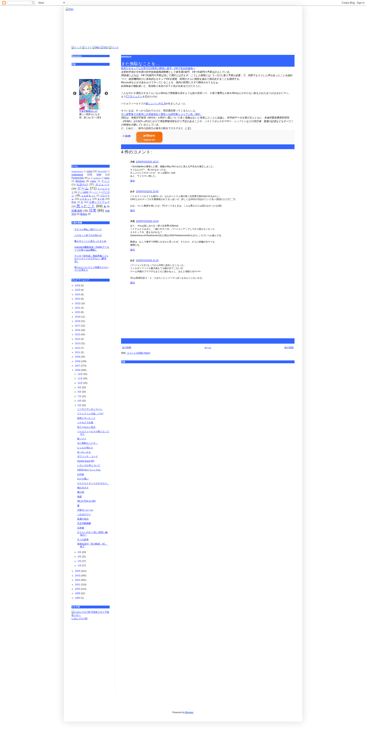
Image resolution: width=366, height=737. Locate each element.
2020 (78, 312)
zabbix (93, 181)
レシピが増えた (85, 447)
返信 (132, 180)
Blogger (189, 712)
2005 (78, 571)
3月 (80, 556)
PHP (99, 174)
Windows (80, 181)
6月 (80, 400)
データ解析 (83, 192)
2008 (78, 361)
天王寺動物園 (84, 523)
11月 (80, 378)
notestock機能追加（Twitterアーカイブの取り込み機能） (91, 248)
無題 (79, 496)
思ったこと (85, 206)
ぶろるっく (85, 199)
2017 (78, 325)
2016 (78, 330)
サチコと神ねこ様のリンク (88, 229)
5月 (80, 405)
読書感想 (76, 210)
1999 (78, 593)
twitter (107, 178)
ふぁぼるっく (88, 195)
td (89, 178)
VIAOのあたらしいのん (89, 469)
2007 (78, 365)
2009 (78, 356)
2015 (78, 334)
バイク (95, 192)
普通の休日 (83, 519)
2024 (78, 294)
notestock (77, 174)
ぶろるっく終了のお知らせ (88, 235)
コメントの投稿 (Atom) (138, 353)
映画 (73, 202)
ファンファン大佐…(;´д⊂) (90, 413)
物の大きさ (83, 487)
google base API (85, 461)
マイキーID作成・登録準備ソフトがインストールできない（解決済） (91, 258)
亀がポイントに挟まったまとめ (90, 241)
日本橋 (80, 528)
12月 (80, 374)
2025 (78, 290)
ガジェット (102, 184)
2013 (78, 343)
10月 (80, 383)
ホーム (207, 347)
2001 (78, 584)
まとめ (101, 199)
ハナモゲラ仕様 (85, 422)
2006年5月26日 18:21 (147, 161)
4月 (80, 552)
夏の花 (80, 492)
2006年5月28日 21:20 (147, 260)
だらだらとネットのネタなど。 (93, 483)
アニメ (105, 181)
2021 (78, 307)
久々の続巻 (83, 539)
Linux (89, 171)
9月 (80, 387)
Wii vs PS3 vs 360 (86, 501)
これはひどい (84, 514)
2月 (80, 561)
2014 (78, 339)
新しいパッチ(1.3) (156, 103)
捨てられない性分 (86, 427)
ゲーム (83, 188)
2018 (78, 321)
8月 (80, 392)
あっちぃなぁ (84, 452)
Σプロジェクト (134, 96)
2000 (78, 589)
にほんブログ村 (79, 618)
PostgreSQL (77, 178)
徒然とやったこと (86, 418)
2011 (78, 352)
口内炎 (80, 474)
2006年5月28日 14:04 (147, 221)
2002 (78, 580)
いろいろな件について (88, 465)
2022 (78, 303)
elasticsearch (77, 171)
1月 (80, 565)
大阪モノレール (85, 510)
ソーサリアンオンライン (89, 409)
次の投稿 (126, 347)
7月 (80, 396)
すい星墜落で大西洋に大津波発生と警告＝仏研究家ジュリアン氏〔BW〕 (161, 114)
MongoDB (102, 171)
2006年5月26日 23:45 (147, 191)
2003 (78, 575)
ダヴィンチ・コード (87, 456)
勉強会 (83, 214)
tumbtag (97, 178)
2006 (78, 370)
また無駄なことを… (87, 443)
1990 (78, 598)
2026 (78, 285)
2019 (78, 316)
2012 (78, 348)
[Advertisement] (90, 139)
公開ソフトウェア (99, 202)
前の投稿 (289, 347)
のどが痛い (83, 478)
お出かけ (82, 184)
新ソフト (81, 438)
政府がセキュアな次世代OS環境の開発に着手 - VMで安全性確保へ (158, 68)
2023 (78, 299)
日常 (92, 210)
